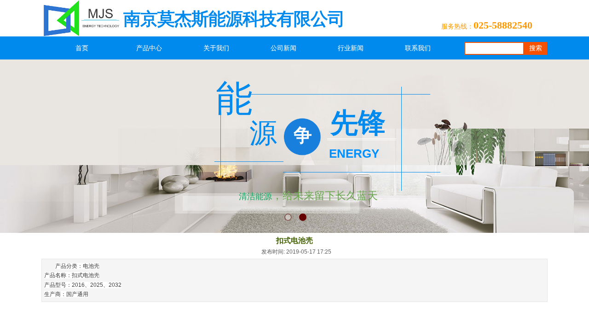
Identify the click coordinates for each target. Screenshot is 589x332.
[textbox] (494, 48)
